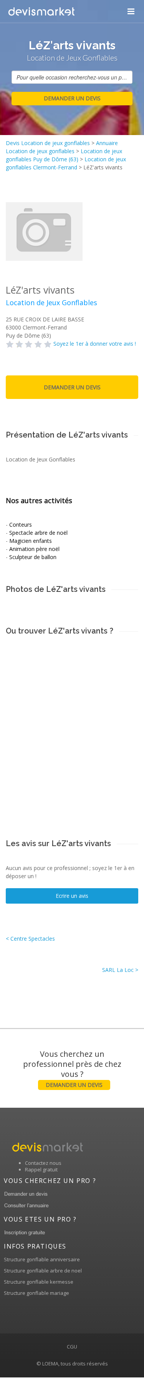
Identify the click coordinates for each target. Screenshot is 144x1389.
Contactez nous (43, 1162)
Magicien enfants (30, 540)
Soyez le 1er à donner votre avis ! (94, 343)
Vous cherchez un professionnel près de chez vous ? (72, 1068)
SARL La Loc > (120, 969)
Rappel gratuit (41, 1169)
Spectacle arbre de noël (38, 532)
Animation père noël (34, 549)
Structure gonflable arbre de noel (43, 1270)
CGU (72, 1346)
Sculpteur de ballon (32, 557)
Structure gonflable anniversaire (42, 1259)
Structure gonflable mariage (36, 1292)
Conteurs (20, 524)
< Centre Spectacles (30, 938)
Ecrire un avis (72, 895)
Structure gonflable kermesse (38, 1281)
